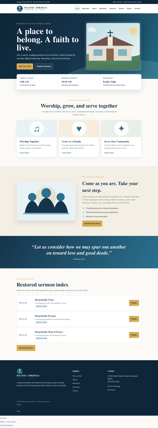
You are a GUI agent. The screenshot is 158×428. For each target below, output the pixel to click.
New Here (85, 8)
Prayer (129, 8)
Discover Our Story (92, 223)
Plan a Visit (77, 376)
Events (121, 8)
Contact (137, 8)
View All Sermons (26, 348)
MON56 (2, 422)
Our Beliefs (3, 418)
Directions (111, 390)
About (94, 8)
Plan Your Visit (25, 66)
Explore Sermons (44, 66)
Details (134, 303)
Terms (19, 411)
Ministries (103, 8)
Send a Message (114, 386)
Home (77, 8)
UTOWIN (2, 425)
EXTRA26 (10, 425)
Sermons (113, 8)
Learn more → (25, 153)
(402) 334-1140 (117, 2)
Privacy (19, 405)
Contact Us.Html (11, 422)
